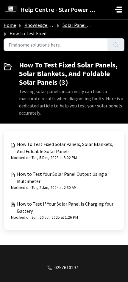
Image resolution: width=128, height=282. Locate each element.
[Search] (115, 44)
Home (10, 25)
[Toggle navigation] (118, 9)
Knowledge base (41, 25)
